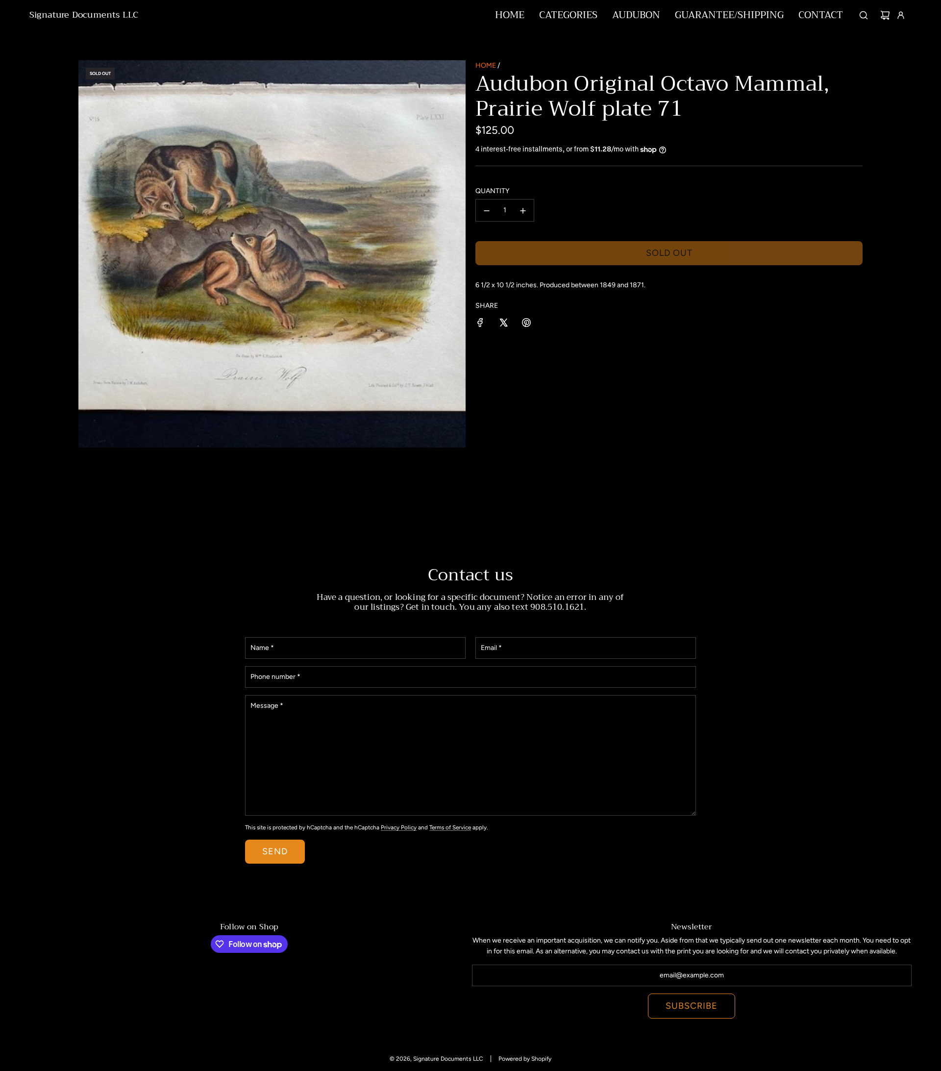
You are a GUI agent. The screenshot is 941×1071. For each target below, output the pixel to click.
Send (275, 851)
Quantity (492, 191)
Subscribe (692, 1005)
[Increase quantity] (523, 211)
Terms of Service (450, 827)
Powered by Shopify (524, 1058)
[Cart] (885, 15)
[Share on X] (503, 324)
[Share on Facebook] (480, 324)
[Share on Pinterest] (526, 324)
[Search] (863, 15)
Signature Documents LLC (83, 15)
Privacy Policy (399, 827)
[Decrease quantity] (486, 211)
